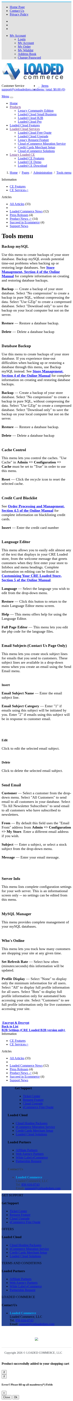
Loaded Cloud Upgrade (33, 136)
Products (15, 107)
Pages (25, 172)
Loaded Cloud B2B (30, 118)
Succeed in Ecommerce (25, 222)
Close (6, 1397)
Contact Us (17, 10)
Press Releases (19, 215)
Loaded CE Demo (29, 162)
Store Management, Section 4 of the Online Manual (31, 271)
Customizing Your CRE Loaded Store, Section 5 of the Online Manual (32, 578)
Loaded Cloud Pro (30, 121)
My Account (26, 43)
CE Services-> (19, 190)
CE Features (18, 186)
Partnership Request (28, 1161)
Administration (42, 172)
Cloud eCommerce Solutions (36, 151)
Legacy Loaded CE (22, 154)
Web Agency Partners (30, 1154)
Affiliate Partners (27, 1150)
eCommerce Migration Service (35, 1127)
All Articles (17, 204)
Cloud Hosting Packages (31, 1123)
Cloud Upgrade (33, 1103)
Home (14, 103)
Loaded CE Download (32, 165)
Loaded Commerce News (26, 211)
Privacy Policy (19, 14)
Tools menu (63, 172)
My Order (24, 46)
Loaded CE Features (31, 158)
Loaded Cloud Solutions (31, 1134)
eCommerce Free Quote (38, 1107)
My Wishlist (25, 50)
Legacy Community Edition (36, 110)
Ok (15, 1397)
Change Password (29, 57)
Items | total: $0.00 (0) (51, 89)
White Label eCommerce (32, 1157)
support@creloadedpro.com (19, 89)
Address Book (27, 54)
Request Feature (33, 1100)
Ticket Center (31, 1096)
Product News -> (21, 218)
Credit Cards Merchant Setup (36, 147)
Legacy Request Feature (33, 140)
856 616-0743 (30, 1184)
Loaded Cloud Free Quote (35, 132)
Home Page (17, 7)
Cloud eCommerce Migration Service (42, 143)
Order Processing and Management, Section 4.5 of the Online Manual (33, 508)
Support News (19, 226)
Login (22, 39)
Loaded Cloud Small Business (37, 114)
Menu (5, 96)
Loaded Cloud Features (25, 125)
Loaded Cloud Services (25, 129)
